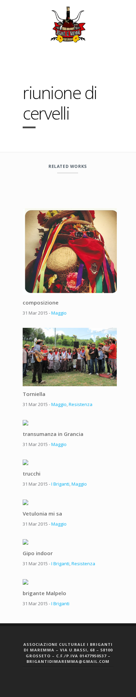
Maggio (59, 313)
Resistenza (80, 404)
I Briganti (60, 484)
